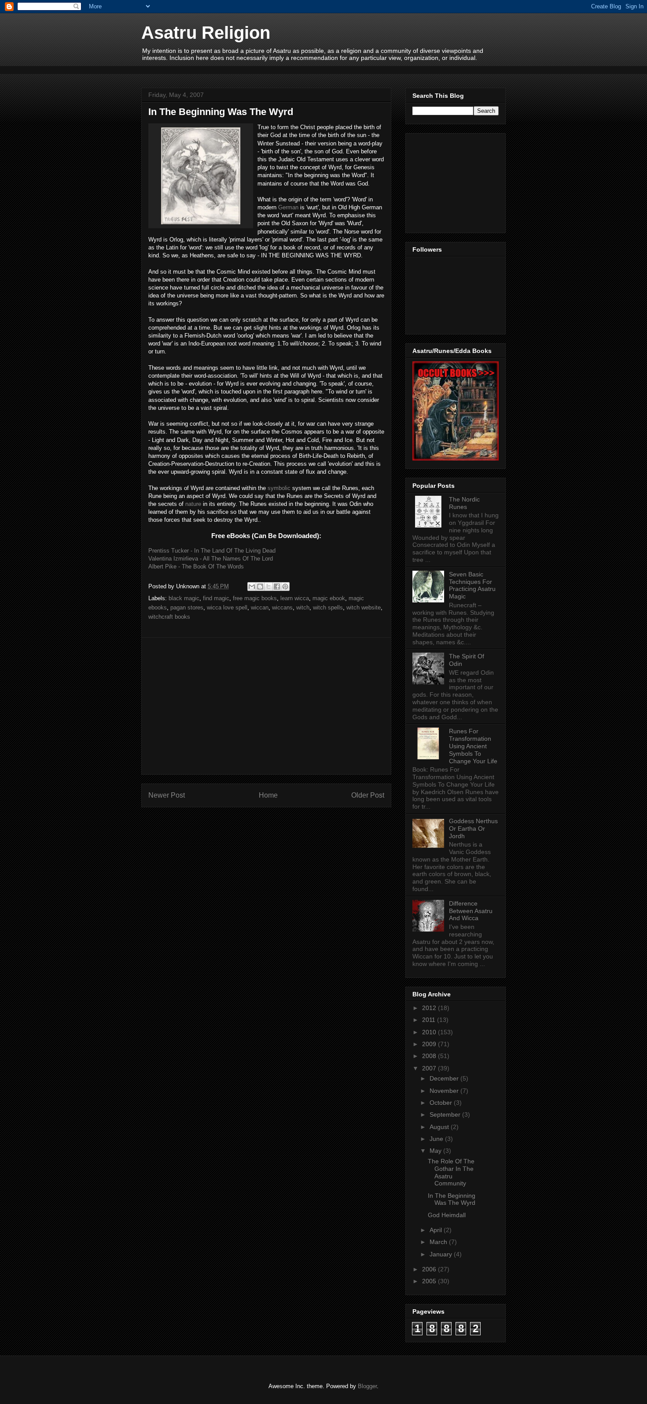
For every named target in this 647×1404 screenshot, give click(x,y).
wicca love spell (227, 607)
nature (193, 504)
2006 (430, 1269)
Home (268, 795)
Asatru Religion (205, 32)
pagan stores (186, 607)
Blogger (367, 1386)
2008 (430, 1055)
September (446, 1114)
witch (302, 607)
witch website (363, 607)
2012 (430, 1007)
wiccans (282, 607)
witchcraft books (169, 616)
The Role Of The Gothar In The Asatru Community (451, 1172)
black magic (184, 598)
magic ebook (328, 598)
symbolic (279, 488)
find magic (216, 598)
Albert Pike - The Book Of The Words (196, 566)
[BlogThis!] (260, 586)
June (437, 1138)
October (442, 1102)
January (442, 1254)
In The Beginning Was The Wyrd (451, 1199)
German (288, 207)
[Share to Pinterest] (285, 586)
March (439, 1241)
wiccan (259, 607)
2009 (430, 1043)
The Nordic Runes (464, 503)
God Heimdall (447, 1214)
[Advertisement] (301, 69)
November (445, 1090)
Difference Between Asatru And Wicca (471, 911)
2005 (430, 1281)
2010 (430, 1032)
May (436, 1150)
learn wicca (294, 598)
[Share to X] (268, 586)
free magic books (255, 598)
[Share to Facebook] (276, 586)
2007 (430, 1068)
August (440, 1126)
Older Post (367, 795)
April (437, 1229)
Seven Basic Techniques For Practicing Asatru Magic (472, 585)
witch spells (328, 607)
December (445, 1078)
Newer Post (166, 795)
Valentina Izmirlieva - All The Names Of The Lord (210, 558)
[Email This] (251, 586)
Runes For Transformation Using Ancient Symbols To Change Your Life (473, 746)
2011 (429, 1019)
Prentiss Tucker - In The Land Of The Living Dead (212, 550)
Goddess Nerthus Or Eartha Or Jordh (473, 828)
